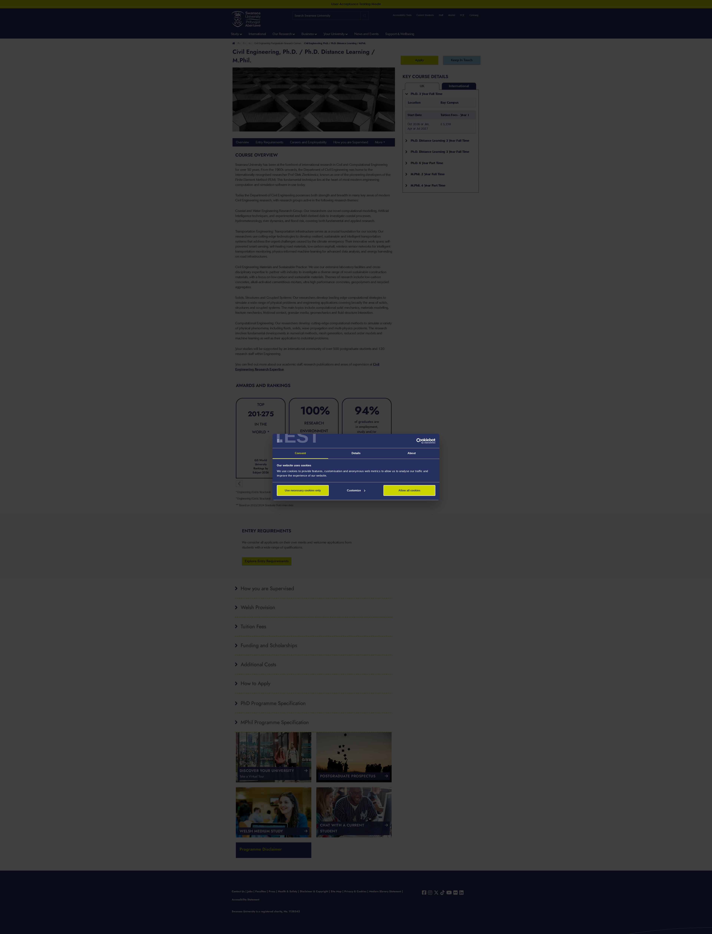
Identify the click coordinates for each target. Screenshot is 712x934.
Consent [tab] (300, 453)
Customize (354, 490)
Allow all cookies (409, 490)
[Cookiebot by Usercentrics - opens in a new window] (419, 441)
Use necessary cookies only (303, 490)
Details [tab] (356, 453)
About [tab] (412, 453)
